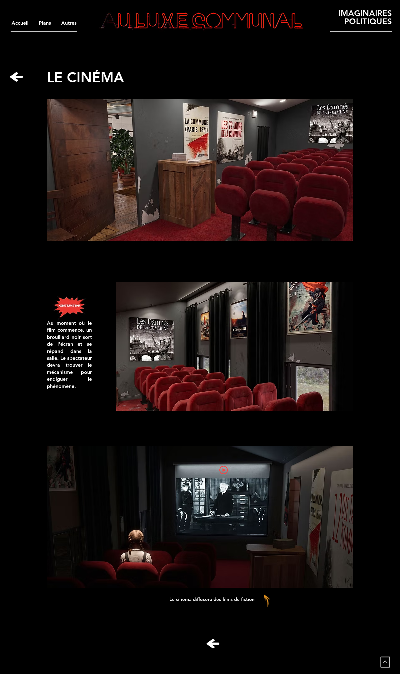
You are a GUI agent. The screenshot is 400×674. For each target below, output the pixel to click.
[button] (68, 23)
